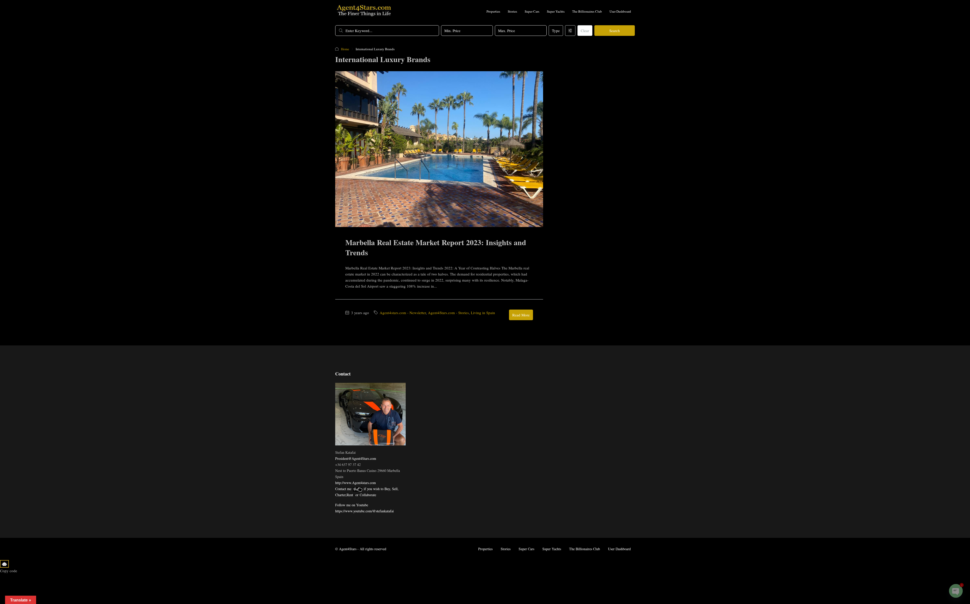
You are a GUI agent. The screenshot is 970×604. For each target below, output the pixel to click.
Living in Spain (483, 312)
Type (556, 30)
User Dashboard (620, 11)
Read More (521, 314)
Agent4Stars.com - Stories (448, 312)
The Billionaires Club (587, 11)
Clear (585, 30)
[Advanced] (570, 30)
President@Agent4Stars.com (355, 458)
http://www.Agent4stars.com (355, 482)
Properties (493, 11)
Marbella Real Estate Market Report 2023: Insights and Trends (435, 247)
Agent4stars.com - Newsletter (403, 312)
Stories (512, 11)
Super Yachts (556, 11)
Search (614, 30)
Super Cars (532, 11)
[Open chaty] (956, 591)
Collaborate (368, 494)
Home (345, 49)
